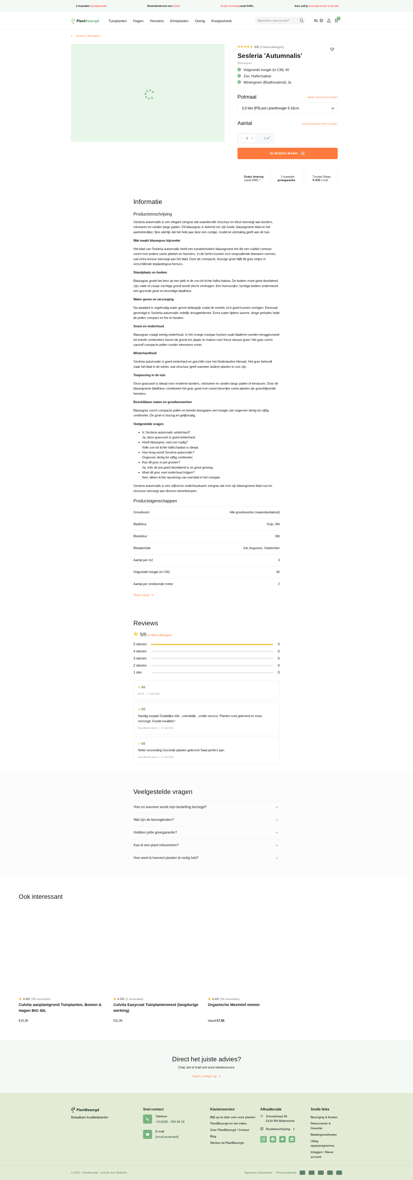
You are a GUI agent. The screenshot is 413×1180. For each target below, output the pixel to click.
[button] (332, 49)
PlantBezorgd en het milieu (228, 1123)
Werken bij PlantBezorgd (227, 1142)
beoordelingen (272, 47)
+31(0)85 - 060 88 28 (170, 1121)
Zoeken (301, 21)
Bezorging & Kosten (324, 1117)
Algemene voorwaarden (258, 1172)
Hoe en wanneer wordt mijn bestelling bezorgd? (170, 807)
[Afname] (241, 138)
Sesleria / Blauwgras (88, 35)
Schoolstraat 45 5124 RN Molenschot (280, 1119)
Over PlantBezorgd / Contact (229, 1130)
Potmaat (247, 97)
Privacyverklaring (286, 1172)
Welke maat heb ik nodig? (322, 97)
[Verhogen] (252, 138)
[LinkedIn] (292, 1139)
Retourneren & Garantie (321, 1126)
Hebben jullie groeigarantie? (155, 832)
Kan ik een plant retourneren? (156, 845)
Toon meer (141, 595)
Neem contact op (205, 1076)
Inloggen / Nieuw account (322, 1154)
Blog (213, 1136)
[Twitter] (282, 1139)
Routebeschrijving (278, 1129)
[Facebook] (273, 1139)
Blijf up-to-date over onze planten (232, 1117)
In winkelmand (284, 153)
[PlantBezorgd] (85, 21)
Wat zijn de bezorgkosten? (154, 819)
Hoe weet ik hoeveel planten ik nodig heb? (166, 858)
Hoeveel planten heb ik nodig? (320, 123)
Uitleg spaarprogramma (322, 1143)
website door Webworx (113, 1172)
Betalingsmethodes (324, 1134)
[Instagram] (263, 1139)
